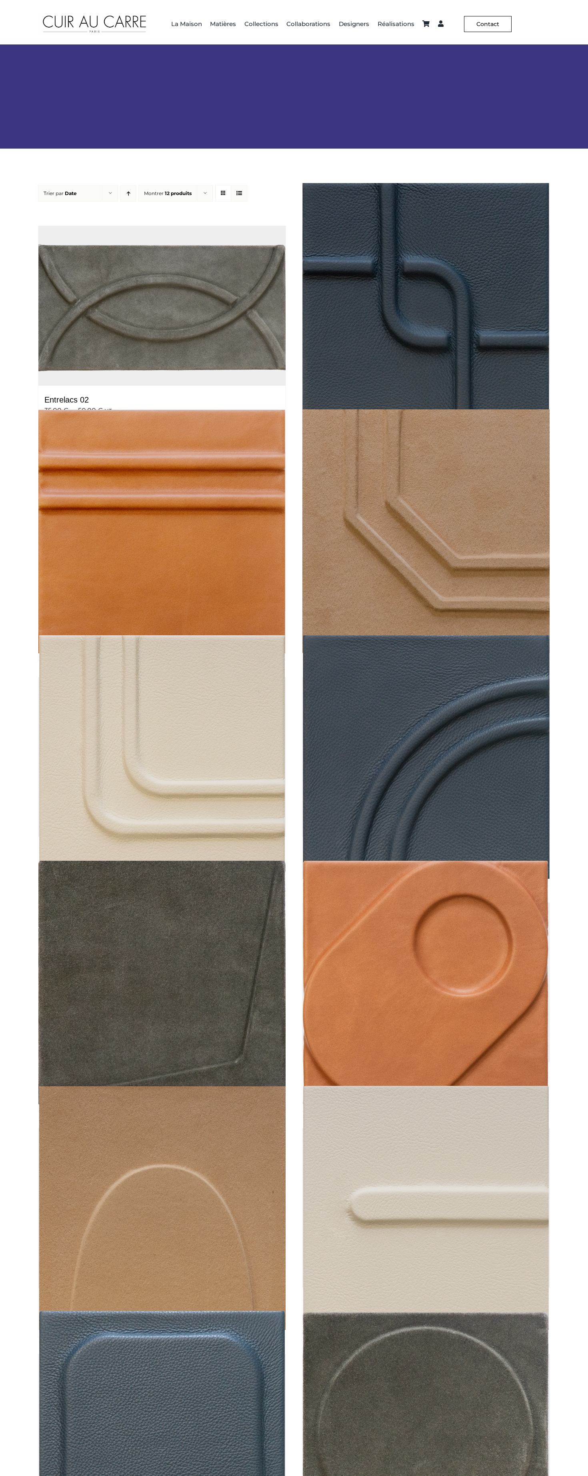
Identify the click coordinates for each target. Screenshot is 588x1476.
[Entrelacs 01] (426, 305)
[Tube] (426, 1208)
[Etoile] (162, 982)
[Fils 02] (162, 757)
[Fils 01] (426, 757)
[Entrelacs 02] (162, 306)
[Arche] (162, 1208)
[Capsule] (426, 982)
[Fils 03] (426, 531)
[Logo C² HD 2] (94, 15)
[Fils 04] (162, 531)
